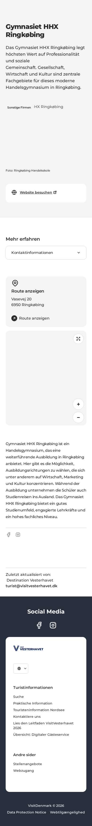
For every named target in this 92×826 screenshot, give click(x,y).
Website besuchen (36, 192)
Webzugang (23, 770)
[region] (46, 378)
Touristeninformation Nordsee (39, 710)
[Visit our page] (39, 625)
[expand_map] (78, 339)
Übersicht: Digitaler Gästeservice (41, 734)
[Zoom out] (78, 417)
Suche (18, 697)
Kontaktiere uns (27, 716)
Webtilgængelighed (67, 812)
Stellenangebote (27, 764)
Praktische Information (32, 703)
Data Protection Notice (26, 812)
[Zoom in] (78, 404)
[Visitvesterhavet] (28, 648)
